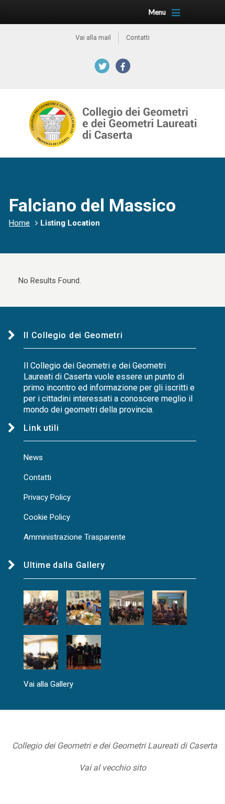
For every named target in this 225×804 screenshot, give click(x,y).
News (33, 457)
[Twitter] (102, 66)
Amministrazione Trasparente (75, 537)
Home (19, 223)
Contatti (37, 477)
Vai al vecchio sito (112, 768)
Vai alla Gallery (48, 684)
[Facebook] (123, 66)
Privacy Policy (47, 497)
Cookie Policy (47, 517)
